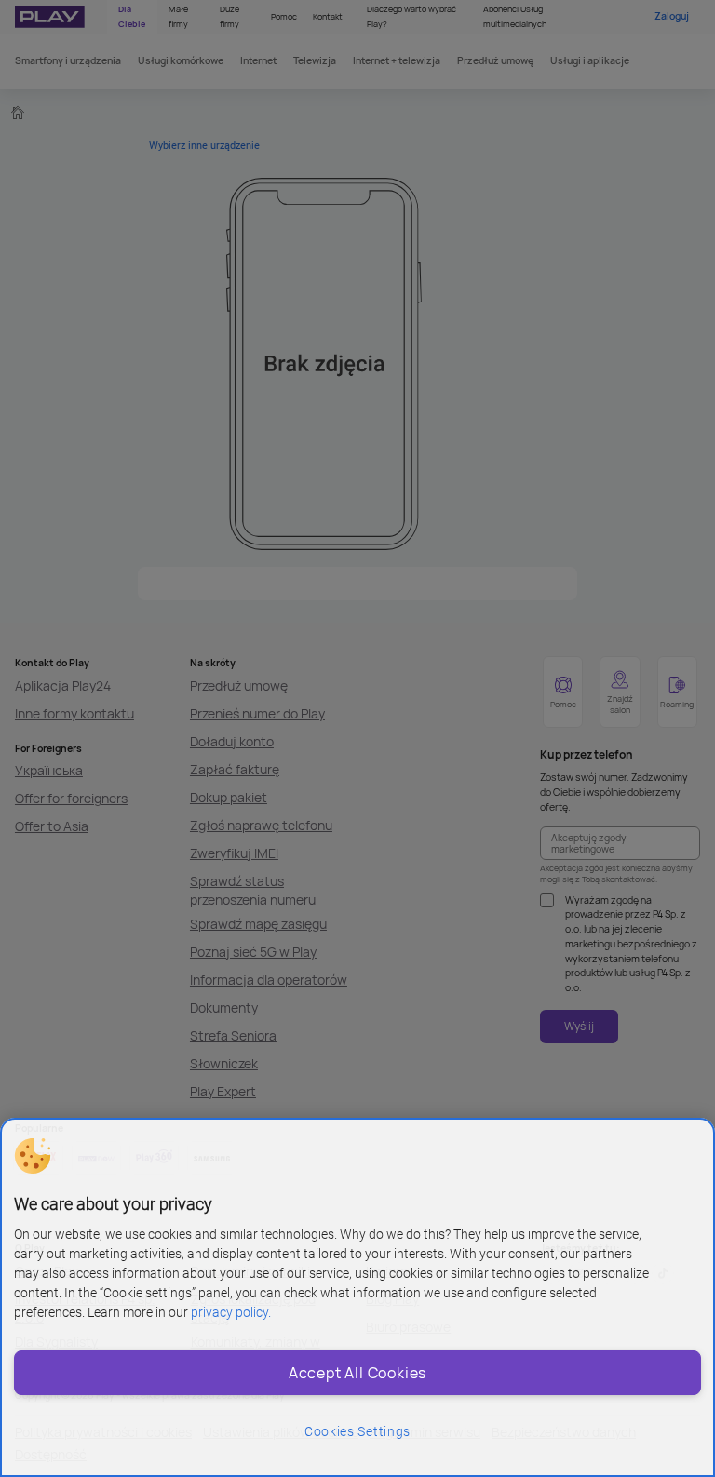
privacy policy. (231, 1312)
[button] (33, 1156)
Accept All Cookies (357, 1373)
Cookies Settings (357, 1431)
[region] (357, 1297)
